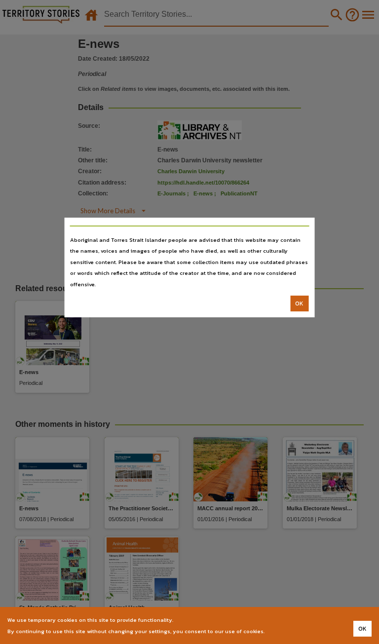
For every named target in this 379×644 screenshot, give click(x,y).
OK (299, 303)
